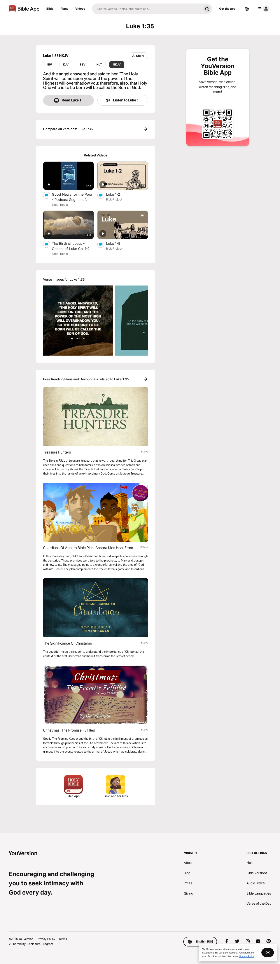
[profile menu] (263, 8)
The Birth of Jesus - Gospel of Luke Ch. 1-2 (73, 246)
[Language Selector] (246, 8)
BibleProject (60, 204)
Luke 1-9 (118, 243)
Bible (50, 8)
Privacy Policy (46, 939)
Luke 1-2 (117, 194)
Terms (63, 939)
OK (268, 952)
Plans (64, 8)
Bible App (73, 796)
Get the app (227, 8)
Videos (80, 8)
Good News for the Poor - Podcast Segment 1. (73, 197)
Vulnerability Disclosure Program (31, 944)
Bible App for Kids (115, 796)
